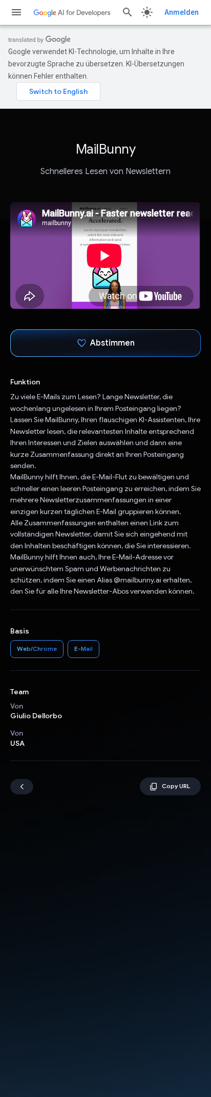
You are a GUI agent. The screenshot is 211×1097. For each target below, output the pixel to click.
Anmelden (181, 12)
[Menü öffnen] (16, 12)
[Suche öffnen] (127, 12)
